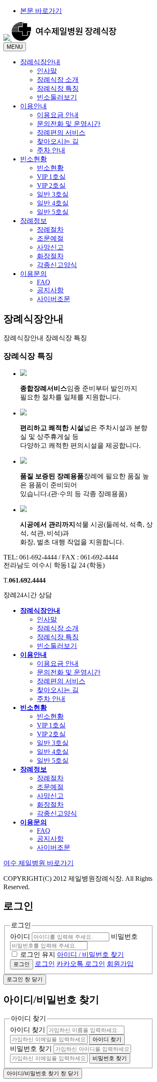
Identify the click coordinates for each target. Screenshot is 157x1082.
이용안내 (33, 106)
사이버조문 (53, 847)
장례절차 (50, 778)
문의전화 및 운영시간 (68, 672)
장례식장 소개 (58, 628)
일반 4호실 (53, 751)
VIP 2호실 (51, 734)
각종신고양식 (57, 813)
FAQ (43, 830)
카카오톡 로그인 (81, 963)
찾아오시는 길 (58, 689)
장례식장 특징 (58, 637)
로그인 (45, 963)
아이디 (20, 936)
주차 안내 (51, 698)
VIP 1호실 (51, 725)
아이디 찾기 (27, 1029)
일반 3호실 (53, 742)
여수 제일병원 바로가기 (38, 863)
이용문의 (33, 273)
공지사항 (50, 838)
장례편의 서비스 (61, 681)
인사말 (47, 619)
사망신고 (50, 795)
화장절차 (50, 804)
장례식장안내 (40, 62)
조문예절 (50, 786)
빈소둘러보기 (57, 645)
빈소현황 (33, 159)
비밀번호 (124, 936)
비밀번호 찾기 (31, 1048)
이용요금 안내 (58, 663)
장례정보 (33, 220)
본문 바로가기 (41, 10)
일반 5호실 (53, 760)
